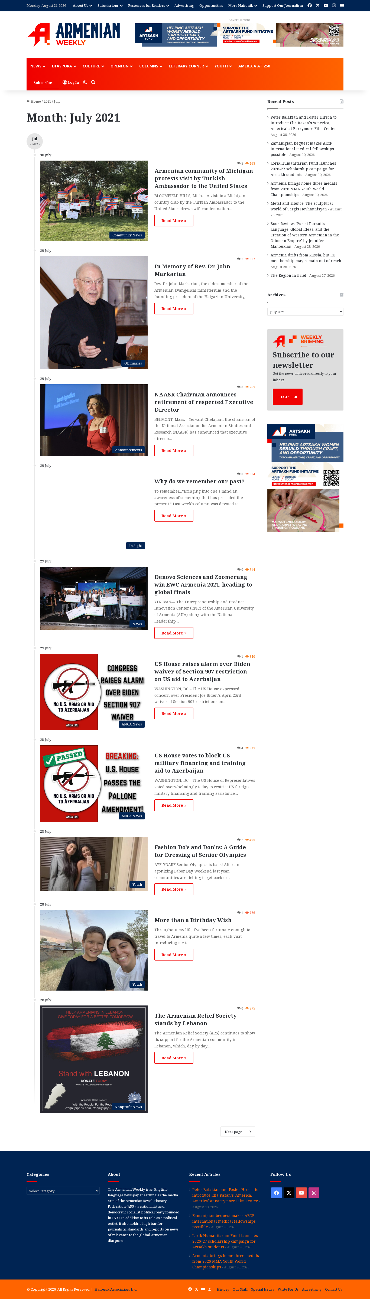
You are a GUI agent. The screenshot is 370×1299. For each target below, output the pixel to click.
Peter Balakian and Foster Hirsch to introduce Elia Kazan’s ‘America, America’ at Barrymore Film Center (304, 123)
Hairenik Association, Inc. (116, 1289)
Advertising (184, 5)
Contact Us (333, 1289)
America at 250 (254, 66)
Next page (233, 1131)
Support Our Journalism (282, 5)
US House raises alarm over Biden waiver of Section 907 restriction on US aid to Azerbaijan (202, 671)
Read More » (173, 220)
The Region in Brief (288, 275)
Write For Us (288, 1289)
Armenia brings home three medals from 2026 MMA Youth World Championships (304, 189)
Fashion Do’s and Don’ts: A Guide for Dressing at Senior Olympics (200, 851)
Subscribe (43, 82)
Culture (91, 66)
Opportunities (211, 5)
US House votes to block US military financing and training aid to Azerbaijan (200, 763)
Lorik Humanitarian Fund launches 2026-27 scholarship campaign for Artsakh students (303, 169)
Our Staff (240, 1289)
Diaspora (62, 66)
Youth (221, 66)
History (223, 1289)
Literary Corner (186, 66)
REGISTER (287, 396)
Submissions (108, 5)
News (35, 66)
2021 (47, 101)
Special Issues (262, 1289)
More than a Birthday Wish (193, 920)
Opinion (120, 66)
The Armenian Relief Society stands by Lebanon (195, 1019)
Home (35, 101)
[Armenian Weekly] (73, 35)
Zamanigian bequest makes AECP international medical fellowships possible (302, 149)
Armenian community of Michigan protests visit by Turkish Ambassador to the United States (203, 178)
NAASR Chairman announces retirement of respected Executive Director (203, 402)
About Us (80, 5)
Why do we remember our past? (199, 481)
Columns (148, 66)
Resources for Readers (146, 5)
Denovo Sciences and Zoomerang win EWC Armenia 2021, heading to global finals (203, 584)
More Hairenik (240, 5)
